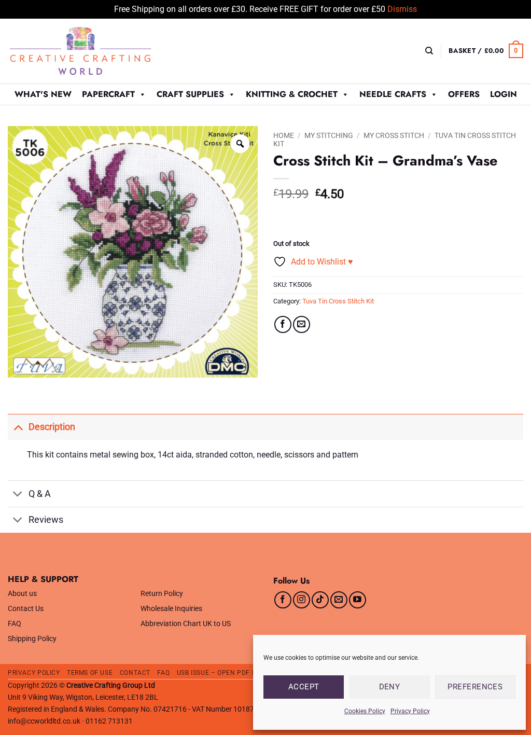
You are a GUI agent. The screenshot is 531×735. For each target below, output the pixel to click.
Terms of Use (90, 672)
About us (22, 593)
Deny (389, 686)
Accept (303, 686)
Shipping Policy (32, 638)
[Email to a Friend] (301, 324)
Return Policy (162, 593)
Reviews (46, 520)
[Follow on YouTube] (357, 599)
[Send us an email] (338, 599)
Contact (135, 672)
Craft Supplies (190, 94)
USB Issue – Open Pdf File (221, 672)
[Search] (429, 51)
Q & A (40, 494)
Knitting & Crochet (292, 94)
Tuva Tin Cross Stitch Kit (338, 301)
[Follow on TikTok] (320, 599)
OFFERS (464, 94)
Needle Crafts (392, 94)
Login (503, 94)
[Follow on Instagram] (301, 599)
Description (52, 427)
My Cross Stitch (394, 135)
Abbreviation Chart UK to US (186, 623)
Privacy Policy (410, 711)
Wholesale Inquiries (171, 608)
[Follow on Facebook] (282, 599)
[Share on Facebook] (282, 324)
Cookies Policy (364, 711)
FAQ (14, 623)
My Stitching (328, 135)
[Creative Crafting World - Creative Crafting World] (99, 51)
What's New (43, 94)
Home (283, 135)
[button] (486, 50)
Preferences (475, 686)
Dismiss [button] (402, 9)
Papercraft (108, 94)
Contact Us (26, 608)
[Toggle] (18, 426)
